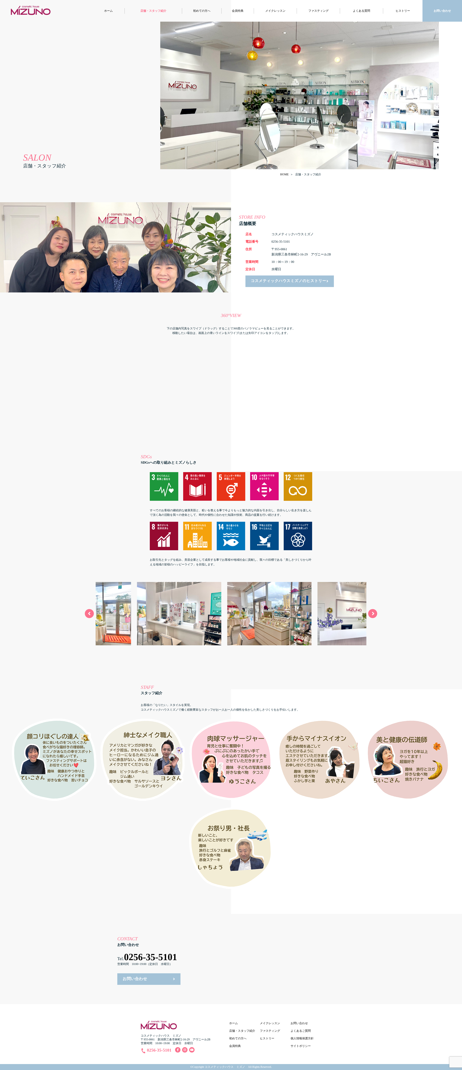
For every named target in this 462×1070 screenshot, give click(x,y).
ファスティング (318, 10)
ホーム (108, 10)
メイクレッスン (275, 10)
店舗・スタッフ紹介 (153, 10)
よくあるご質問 (301, 1030)
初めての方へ (201, 10)
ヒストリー (403, 10)
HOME (284, 174)
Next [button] (372, 613)
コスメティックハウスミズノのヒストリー (288, 281)
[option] (141, 613)
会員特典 (237, 10)
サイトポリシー (301, 1045)
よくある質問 (361, 10)
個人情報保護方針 (302, 1038)
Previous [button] (89, 613)
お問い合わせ (442, 10)
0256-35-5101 (150, 957)
